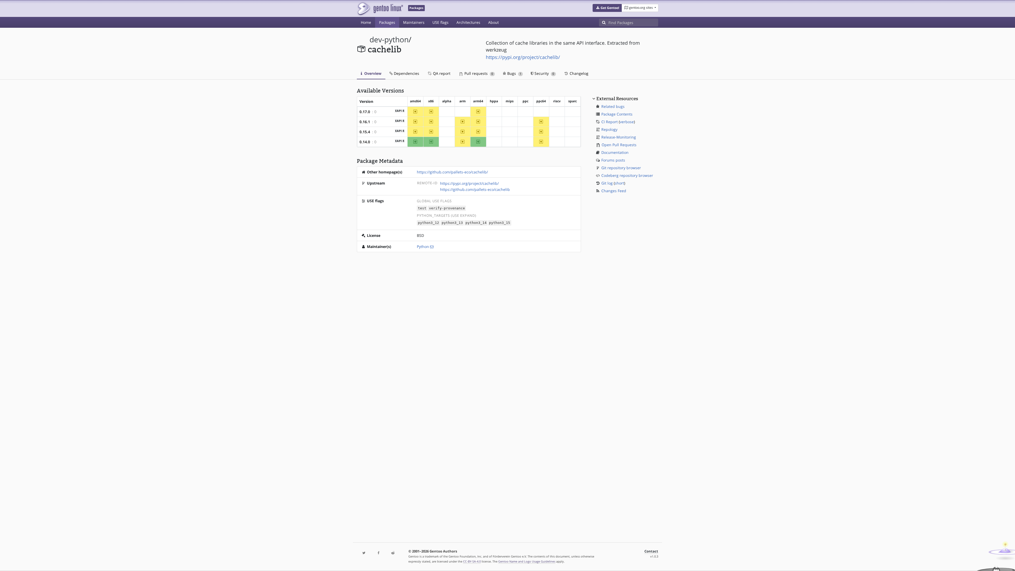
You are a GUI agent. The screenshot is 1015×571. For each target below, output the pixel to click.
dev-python (389, 39)
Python (423, 246)
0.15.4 (364, 131)
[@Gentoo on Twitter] (364, 553)
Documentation (615, 152)
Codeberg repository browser (627, 175)
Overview (372, 73)
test (422, 208)
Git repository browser (621, 167)
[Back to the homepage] (380, 8)
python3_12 (428, 223)
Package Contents (617, 114)
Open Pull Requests (619, 144)
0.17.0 (364, 111)
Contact (651, 551)
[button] (607, 8)
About (493, 22)
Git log (607, 183)
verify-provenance (447, 208)
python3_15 (499, 223)
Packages (387, 22)
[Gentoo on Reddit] (393, 553)
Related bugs (613, 106)
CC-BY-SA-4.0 (472, 561)
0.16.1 (364, 121)
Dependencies (406, 73)
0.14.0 (364, 141)
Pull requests (478, 73)
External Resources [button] (617, 98)
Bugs (513, 73)
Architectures (468, 22)
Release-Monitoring (618, 137)
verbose (627, 121)
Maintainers (414, 22)
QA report (441, 73)
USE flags (440, 22)
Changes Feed (613, 190)
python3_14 (476, 223)
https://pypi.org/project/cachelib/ (523, 57)
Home (366, 22)
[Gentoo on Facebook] (378, 553)
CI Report (609, 121)
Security (543, 73)
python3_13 (452, 223)
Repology (609, 129)
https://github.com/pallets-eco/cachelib (475, 189)
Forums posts (613, 160)
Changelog (578, 73)
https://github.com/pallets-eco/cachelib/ (452, 171)
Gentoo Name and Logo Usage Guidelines (526, 561)
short (619, 183)
